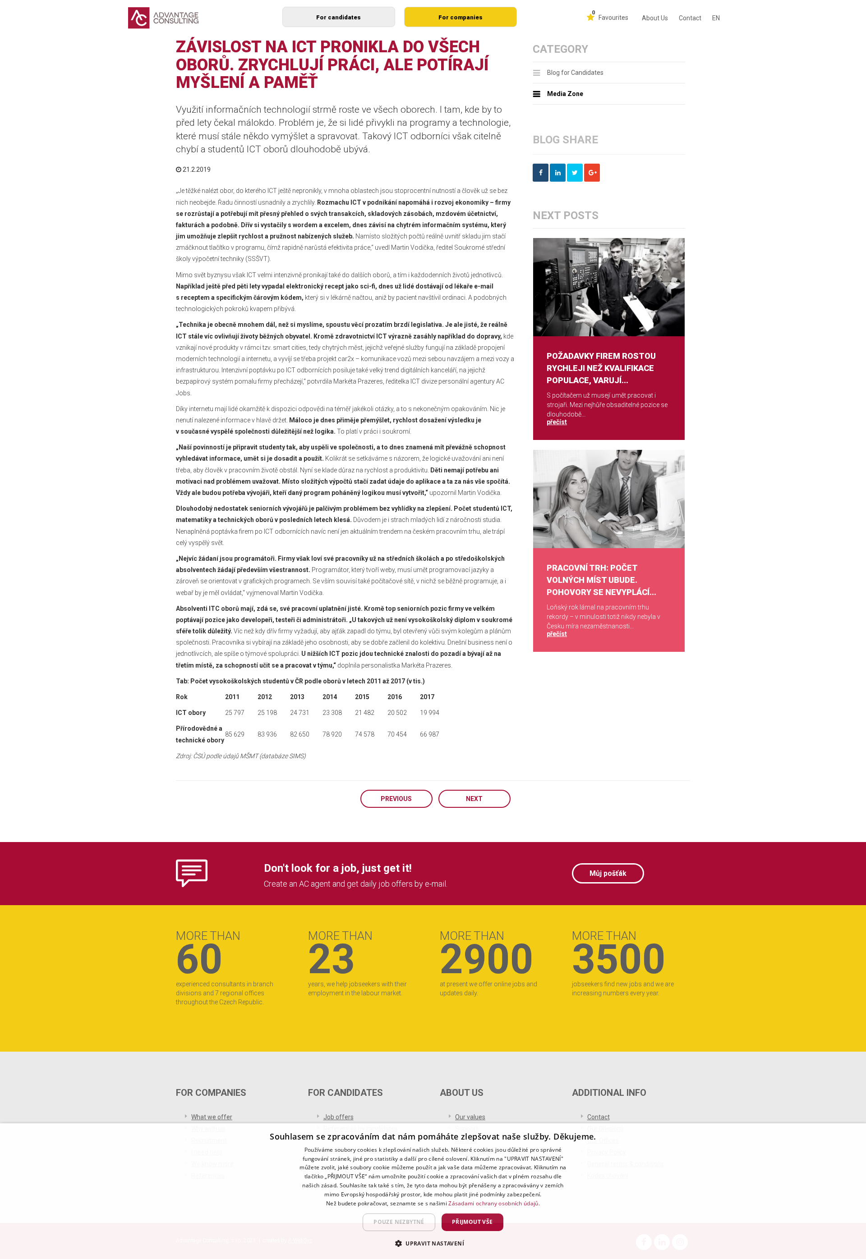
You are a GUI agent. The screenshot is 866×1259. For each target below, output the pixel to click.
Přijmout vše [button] (472, 1222)
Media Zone (565, 93)
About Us (655, 18)
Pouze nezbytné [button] (398, 1222)
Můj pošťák (608, 873)
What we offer (211, 1117)
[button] (433, 1243)
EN (716, 18)
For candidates (338, 17)
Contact (690, 18)
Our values (470, 1117)
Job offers (338, 1117)
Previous (396, 798)
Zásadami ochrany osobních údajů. (494, 1203)
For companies (460, 17)
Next (474, 798)
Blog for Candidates (575, 72)
